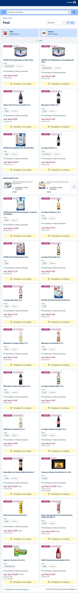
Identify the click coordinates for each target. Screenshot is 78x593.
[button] (56, 23)
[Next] (74, 187)
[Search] (69, 12)
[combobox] (39, 12)
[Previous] (5, 187)
